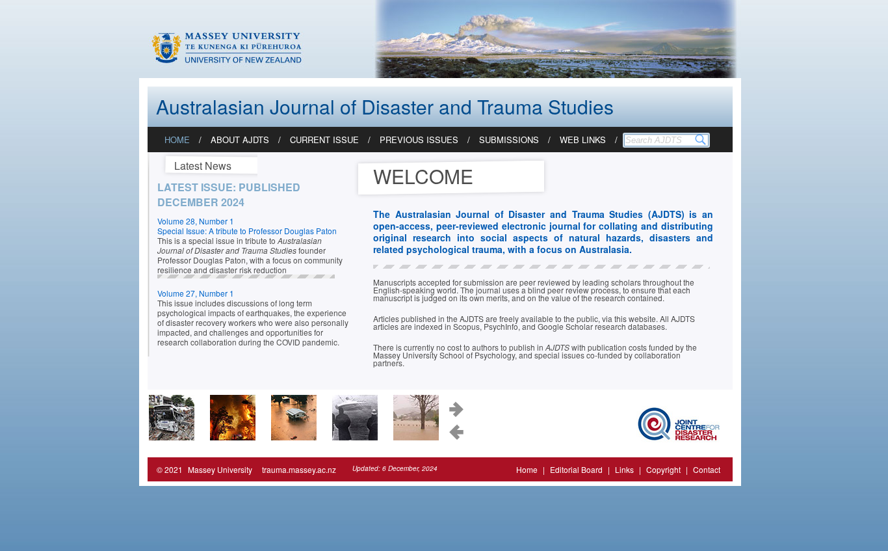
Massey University (220, 469)
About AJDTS (240, 139)
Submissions (509, 139)
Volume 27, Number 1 (195, 293)
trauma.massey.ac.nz (299, 469)
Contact (706, 469)
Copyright (663, 469)
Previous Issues (419, 139)
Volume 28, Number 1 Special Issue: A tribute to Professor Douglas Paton (247, 225)
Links (624, 469)
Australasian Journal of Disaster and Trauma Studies (385, 106)
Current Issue (324, 139)
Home (177, 139)
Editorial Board (576, 469)
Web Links (583, 139)
